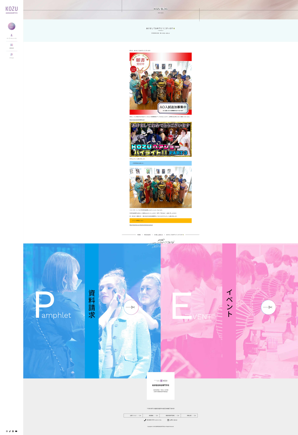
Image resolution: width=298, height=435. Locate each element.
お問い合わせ (173, 420)
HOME (139, 234)
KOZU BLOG (147, 234)
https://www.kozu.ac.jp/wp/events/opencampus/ (141, 225)
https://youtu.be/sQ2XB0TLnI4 (137, 119)
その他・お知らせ (166, 33)
